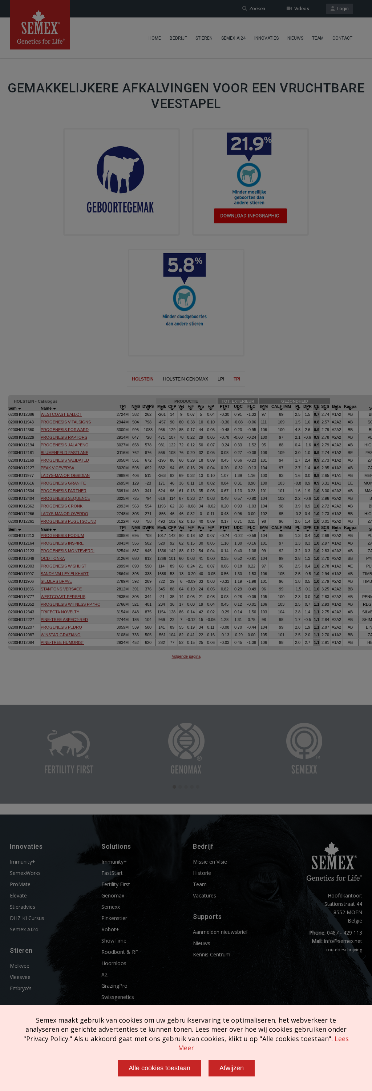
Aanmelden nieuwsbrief (220, 931)
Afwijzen (231, 1068)
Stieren (204, 38)
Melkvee (19, 965)
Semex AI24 (233, 38)
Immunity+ (22, 861)
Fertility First (115, 884)
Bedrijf (178, 38)
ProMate (20, 884)
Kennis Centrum (211, 954)
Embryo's (21, 988)
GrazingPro (114, 985)
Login (342, 8)
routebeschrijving (344, 950)
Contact (342, 38)
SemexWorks (25, 872)
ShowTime (113, 940)
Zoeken (256, 8)
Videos (300, 8)
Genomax (112, 895)
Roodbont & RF (119, 951)
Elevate (18, 895)
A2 (104, 974)
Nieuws (295, 38)
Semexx (110, 906)
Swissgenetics (117, 997)
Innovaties (266, 38)
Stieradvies (22, 906)
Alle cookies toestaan (159, 1068)
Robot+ (110, 929)
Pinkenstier (114, 918)
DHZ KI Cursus (27, 918)
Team (318, 38)
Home (155, 38)
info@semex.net (343, 940)
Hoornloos (113, 963)
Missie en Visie (210, 861)
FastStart (112, 872)
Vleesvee (20, 976)
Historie (202, 872)
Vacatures (204, 895)
